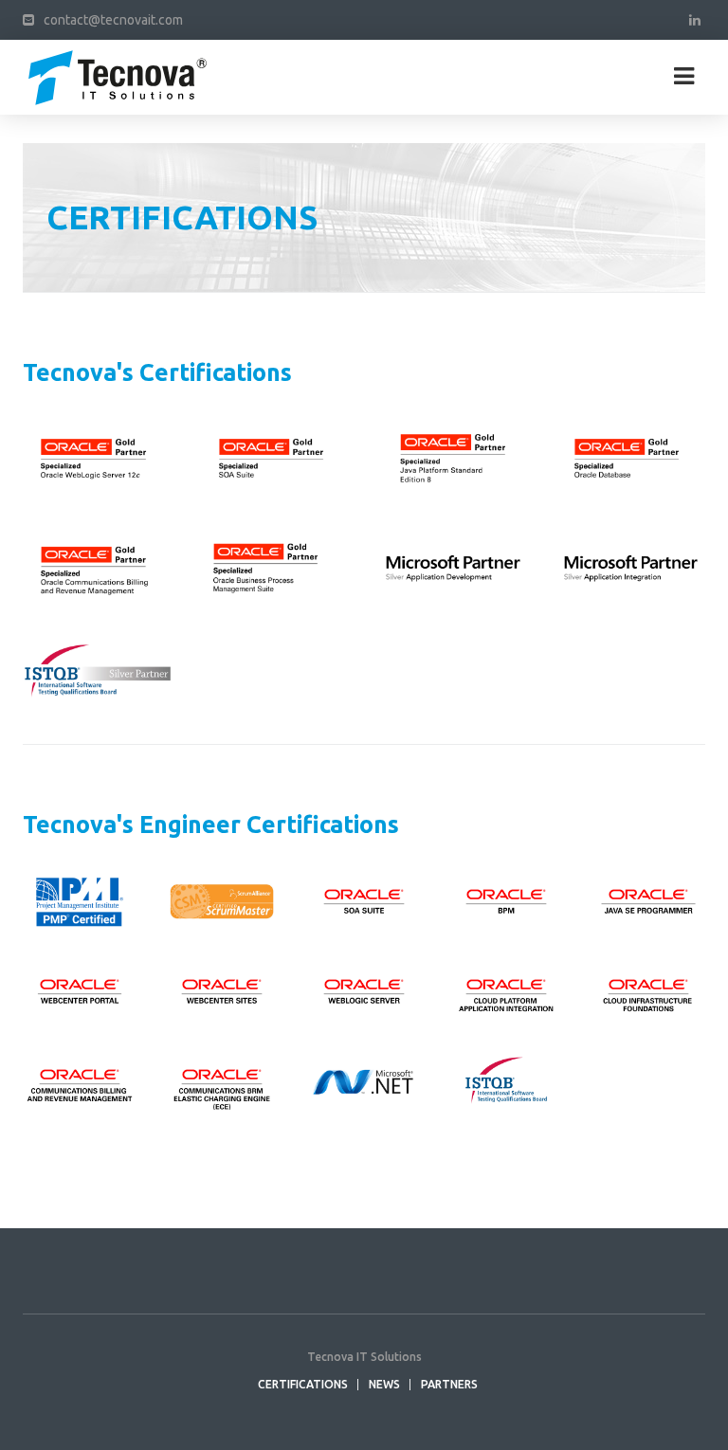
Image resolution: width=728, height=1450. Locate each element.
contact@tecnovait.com (113, 19)
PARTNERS (449, 1384)
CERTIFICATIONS (303, 1384)
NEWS (384, 1384)
